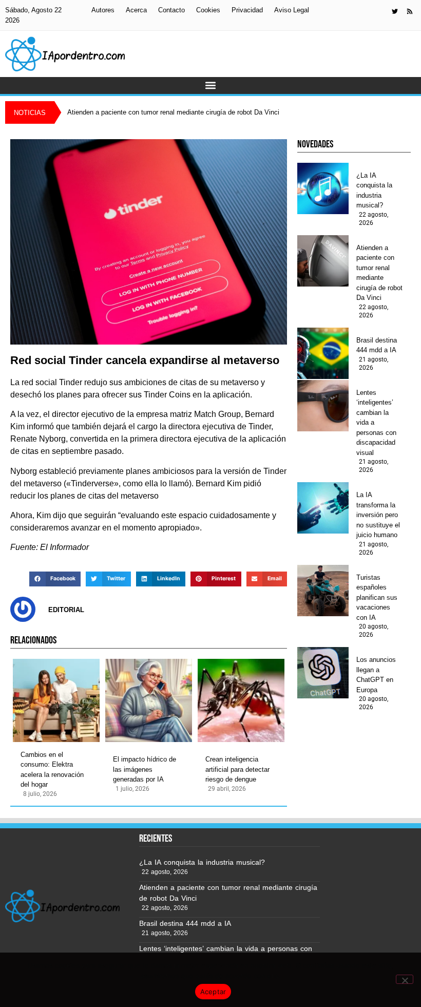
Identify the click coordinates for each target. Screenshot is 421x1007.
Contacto (171, 10)
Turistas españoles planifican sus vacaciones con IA (376, 597)
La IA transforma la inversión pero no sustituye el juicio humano (378, 515)
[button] (210, 85)
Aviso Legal (291, 10)
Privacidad (247, 10)
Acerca (136, 10)
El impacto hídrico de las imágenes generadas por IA (144, 769)
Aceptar (213, 991)
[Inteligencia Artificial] (65, 54)
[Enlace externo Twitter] (395, 11)
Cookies (208, 10)
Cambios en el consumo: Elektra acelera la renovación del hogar (52, 770)
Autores (102, 10)
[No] (404, 979)
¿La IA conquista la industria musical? (374, 191)
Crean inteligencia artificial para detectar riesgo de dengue (237, 769)
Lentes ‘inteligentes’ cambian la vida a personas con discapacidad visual (376, 423)
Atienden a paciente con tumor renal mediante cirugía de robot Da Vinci (379, 273)
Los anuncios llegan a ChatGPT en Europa (376, 675)
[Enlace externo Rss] (410, 11)
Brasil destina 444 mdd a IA (376, 345)
